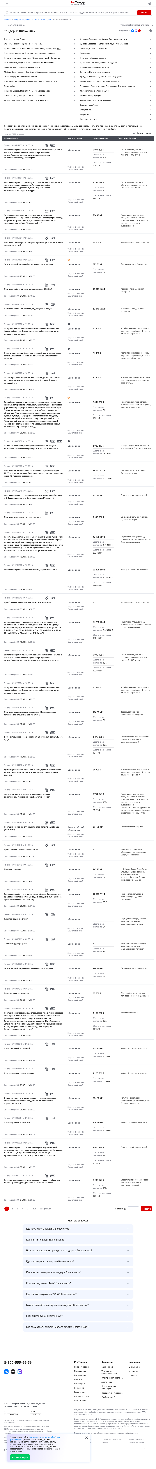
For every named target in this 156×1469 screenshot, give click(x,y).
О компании (134, 1367)
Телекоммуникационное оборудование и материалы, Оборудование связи (133, 852)
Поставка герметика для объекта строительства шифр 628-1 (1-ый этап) (32, 828)
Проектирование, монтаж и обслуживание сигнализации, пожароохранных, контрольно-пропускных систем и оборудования (134, 220)
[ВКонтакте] (132, 30)
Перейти (146, 1209)
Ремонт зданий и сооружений (134, 495)
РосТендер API (108, 1397)
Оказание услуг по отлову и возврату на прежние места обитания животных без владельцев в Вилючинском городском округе (30, 1101)
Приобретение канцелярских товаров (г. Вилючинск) (28, 602)
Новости (133, 1375)
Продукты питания (12, 869)
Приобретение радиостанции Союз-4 (21, 849)
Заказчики (79, 1388)
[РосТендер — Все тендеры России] (78, 3)
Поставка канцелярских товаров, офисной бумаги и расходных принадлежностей (33, 243)
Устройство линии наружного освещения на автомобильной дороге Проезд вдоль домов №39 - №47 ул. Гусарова (32, 1181)
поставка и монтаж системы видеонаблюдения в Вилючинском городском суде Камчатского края (27, 795)
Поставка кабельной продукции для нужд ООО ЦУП (28, 289)
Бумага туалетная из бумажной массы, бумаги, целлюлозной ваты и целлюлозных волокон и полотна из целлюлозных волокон (32, 356)
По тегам (78, 1379)
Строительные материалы (132, 827)
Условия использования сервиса (111, 1441)
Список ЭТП (80, 1400)
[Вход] (148, 3)
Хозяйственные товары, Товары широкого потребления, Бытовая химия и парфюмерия (135, 331)
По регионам (80, 1375)
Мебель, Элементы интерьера (134, 1048)
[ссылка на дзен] (13, 1371)
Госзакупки (79, 1392)
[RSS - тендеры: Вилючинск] (139, 30)
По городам (79, 1383)
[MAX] (136, 30)
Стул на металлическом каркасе (19, 1073)
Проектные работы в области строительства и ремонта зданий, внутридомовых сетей (136, 404)
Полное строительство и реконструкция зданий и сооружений (132, 896)
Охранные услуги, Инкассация (134, 264)
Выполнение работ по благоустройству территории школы (31, 569)
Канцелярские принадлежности (135, 242)
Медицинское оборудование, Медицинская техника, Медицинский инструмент (133, 921)
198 (34, 1209)
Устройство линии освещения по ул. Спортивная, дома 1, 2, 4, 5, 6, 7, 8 (33, 738)
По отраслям (80, 1371)
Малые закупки (81, 1396)
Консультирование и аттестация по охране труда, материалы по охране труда (135, 380)
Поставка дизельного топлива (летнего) (22, 517)
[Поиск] (7, 13)
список (141, 1442)
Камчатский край (75, 169)
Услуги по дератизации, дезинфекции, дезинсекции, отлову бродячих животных (136, 1100)
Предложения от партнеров (109, 1387)
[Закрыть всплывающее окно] (86, 1437)
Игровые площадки (129, 1013)
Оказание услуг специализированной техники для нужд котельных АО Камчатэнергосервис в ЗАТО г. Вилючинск (31, 447)
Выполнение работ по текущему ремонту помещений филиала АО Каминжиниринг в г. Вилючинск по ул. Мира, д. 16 (33, 496)
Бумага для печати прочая (16, 993)
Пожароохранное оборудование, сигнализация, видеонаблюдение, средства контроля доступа (136, 810)
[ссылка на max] (20, 1371)
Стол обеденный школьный (17, 1048)
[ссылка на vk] (6, 1371)
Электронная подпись (112, 1378)
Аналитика (106, 1382)
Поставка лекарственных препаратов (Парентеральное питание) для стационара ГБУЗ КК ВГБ (30, 713)
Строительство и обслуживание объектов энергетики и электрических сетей (135, 739)
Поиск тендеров (81, 1367)
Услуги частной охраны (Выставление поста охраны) (28, 264)
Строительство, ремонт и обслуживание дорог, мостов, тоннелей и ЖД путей (134, 152)
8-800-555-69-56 (18, 1363)
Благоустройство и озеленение (134, 569)
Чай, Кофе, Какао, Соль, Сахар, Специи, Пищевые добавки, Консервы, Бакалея (134, 872)
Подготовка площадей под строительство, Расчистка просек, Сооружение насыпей (136, 539)
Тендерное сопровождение (109, 1372)
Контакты (133, 1371)
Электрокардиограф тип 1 (16, 919)
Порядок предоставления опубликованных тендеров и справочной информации (106, 1433)
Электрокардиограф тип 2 (16, 943)
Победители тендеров (111, 1393)
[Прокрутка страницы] (145, 1449)
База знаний (107, 1367)
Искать (144, 12)
